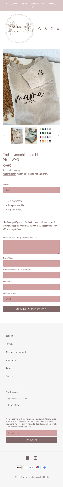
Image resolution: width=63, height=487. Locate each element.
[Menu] (58, 28)
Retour (9, 368)
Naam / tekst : (8, 258)
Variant (6, 184)
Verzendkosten (9, 173)
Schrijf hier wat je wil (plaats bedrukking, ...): (20, 237)
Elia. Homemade (27, 477)
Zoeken (9, 335)
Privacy (9, 343)
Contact (10, 376)
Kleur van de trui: (9, 281)
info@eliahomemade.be (16, 398)
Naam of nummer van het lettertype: (17, 269)
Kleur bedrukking (9, 293)
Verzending (11, 360)
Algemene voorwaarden (17, 352)
